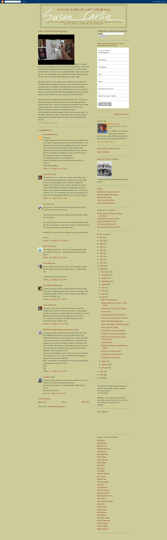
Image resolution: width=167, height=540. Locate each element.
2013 (102, 253)
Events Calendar (103, 152)
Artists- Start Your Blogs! (110, 327)
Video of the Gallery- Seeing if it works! (115, 324)
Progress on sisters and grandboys (113, 334)
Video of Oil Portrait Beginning (52, 31)
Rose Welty (47, 263)
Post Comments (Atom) (56, 406)
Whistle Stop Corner (104, 197)
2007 (102, 372)
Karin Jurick (101, 476)
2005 (102, 378)
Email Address (119, 52)
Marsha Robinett (103, 493)
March (104, 361)
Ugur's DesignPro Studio (106, 203)
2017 (102, 241)
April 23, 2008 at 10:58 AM (55, 241)
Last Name (102, 67)
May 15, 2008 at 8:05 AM (54, 393)
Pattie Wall (101, 504)
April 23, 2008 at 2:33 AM (55, 169)
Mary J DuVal (48, 246)
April (103, 297)
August (104, 284)
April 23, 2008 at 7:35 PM (55, 299)
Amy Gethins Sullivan (50, 285)
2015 (102, 247)
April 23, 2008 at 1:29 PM (55, 258)
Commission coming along (110, 357)
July (103, 288)
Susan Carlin (47, 174)
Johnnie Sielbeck (103, 473)
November (106, 275)
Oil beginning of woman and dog (108, 227)
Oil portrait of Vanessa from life (108, 219)
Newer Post (42, 402)
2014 (102, 250)
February (105, 364)
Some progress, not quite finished (113, 315)
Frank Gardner (102, 460)
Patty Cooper (102, 507)
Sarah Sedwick (102, 523)
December (106, 272)
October (105, 278)
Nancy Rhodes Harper (105, 501)
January (105, 368)
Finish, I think (106, 312)
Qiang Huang (102, 509)
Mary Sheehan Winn (104, 496)
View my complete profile (106, 142)
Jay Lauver (101, 468)
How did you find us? (105, 89)
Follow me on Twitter (121, 114)
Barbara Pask (102, 446)
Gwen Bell (100, 465)
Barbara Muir (102, 443)
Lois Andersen (102, 487)
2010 (102, 263)
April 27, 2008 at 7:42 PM (55, 371)
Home (64, 402)
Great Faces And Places (106, 200)
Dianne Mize (101, 457)
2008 (102, 269)
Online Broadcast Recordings (107, 195)
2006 (102, 375)
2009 (102, 266)
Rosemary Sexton (103, 518)
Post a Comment (44, 399)
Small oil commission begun (111, 351)
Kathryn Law (101, 479)
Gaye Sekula (101, 462)
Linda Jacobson (102, 482)
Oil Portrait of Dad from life (106, 224)
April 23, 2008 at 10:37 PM (55, 324)
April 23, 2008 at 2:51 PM (55, 280)
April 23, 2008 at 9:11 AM (55, 198)
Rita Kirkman (101, 515)
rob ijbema (47, 377)
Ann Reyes (101, 440)
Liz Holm (100, 485)
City (99, 74)
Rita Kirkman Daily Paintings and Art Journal (59, 330)
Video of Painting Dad (109, 300)
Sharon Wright (102, 526)
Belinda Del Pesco (103, 449)
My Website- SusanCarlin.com (108, 192)
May (103, 294)
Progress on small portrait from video (114, 318)
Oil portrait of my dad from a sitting (113, 308)
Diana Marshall (48, 134)
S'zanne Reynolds (103, 520)
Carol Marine (101, 451)
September (106, 281)
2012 (102, 256)
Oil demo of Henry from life (106, 221)
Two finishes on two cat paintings (113, 330)
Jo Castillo (47, 204)
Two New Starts (106, 342)
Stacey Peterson (103, 529)
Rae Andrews (102, 512)
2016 (102, 244)
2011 (101, 259)
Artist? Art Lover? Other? (107, 96)
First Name (119, 60)
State (100, 81)
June (104, 291)
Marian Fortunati (103, 490)
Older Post (85, 402)
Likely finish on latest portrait (111, 354)
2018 (102, 237)
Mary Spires (101, 498)
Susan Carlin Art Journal (84, 9)
